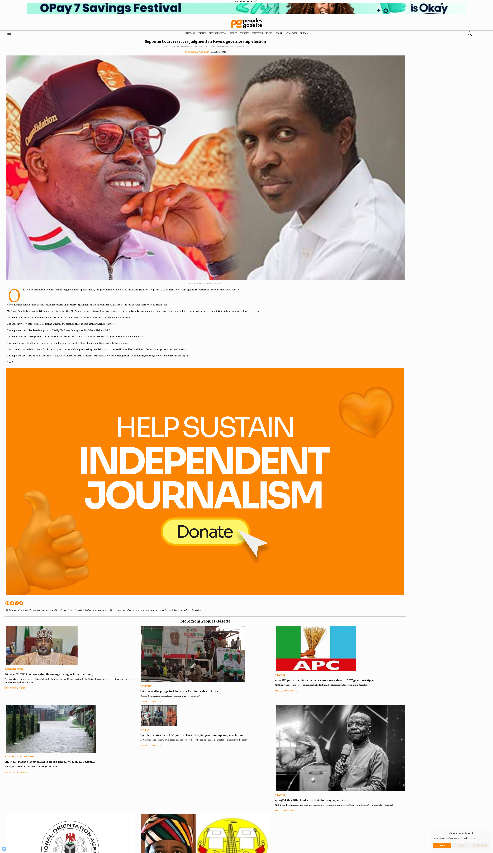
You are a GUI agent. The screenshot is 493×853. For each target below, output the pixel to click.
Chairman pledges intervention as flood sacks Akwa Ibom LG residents (50, 761)
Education (257, 33)
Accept (442, 845)
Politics (201, 33)
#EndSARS (190, 33)
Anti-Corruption (218, 33)
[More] (21, 603)
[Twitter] (12, 603)
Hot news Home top (19, 756)
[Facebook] (7, 603)
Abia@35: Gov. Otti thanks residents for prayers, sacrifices (312, 800)
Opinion (304, 33)
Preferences (480, 845)
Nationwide (291, 33)
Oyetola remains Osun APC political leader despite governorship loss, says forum (191, 735)
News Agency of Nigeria (197, 52)
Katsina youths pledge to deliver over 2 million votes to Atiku (179, 691)
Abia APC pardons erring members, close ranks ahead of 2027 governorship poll (326, 680)
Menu (25, 34)
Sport (279, 33)
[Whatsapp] (17, 603)
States (280, 675)
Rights (233, 33)
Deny (461, 845)
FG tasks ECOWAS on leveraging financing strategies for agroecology (48, 674)
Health (269, 33)
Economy (244, 33)
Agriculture (14, 669)
